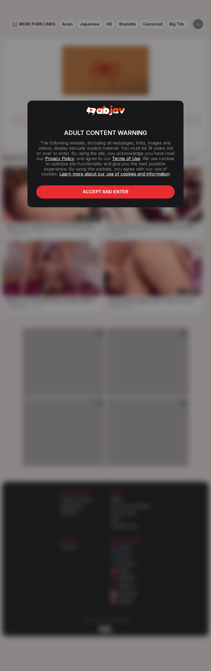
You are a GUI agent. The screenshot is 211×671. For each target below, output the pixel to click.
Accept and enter (106, 191)
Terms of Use (126, 158)
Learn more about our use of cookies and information (114, 174)
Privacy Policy (59, 158)
